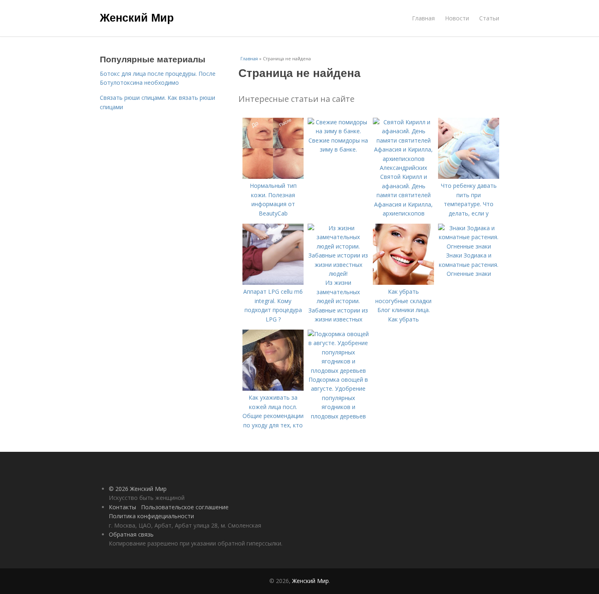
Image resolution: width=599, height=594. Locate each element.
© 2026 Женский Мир (138, 489)
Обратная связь (131, 534)
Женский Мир (137, 17)
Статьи (489, 18)
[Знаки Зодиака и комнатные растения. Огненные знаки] (468, 246)
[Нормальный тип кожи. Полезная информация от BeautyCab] (273, 176)
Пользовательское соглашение (185, 507)
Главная (423, 18)
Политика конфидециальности (151, 516)
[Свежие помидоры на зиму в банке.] (338, 131)
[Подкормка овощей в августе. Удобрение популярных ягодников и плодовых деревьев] (338, 370)
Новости (457, 18)
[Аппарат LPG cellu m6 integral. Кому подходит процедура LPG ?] (273, 282)
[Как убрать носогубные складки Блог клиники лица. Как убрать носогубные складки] (403, 282)
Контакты (122, 507)
